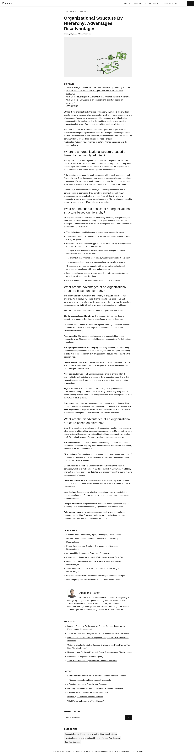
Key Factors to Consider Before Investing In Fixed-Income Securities (96, 676)
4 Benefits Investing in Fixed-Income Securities (87, 684)
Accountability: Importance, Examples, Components (88, 553)
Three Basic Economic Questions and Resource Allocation (92, 660)
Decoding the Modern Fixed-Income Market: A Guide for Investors (95, 688)
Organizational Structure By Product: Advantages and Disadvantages (95, 575)
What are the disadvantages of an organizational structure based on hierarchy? (94, 101)
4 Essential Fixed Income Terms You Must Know (87, 692)
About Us (79, 751)
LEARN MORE (72, 106)
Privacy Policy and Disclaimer (105, 751)
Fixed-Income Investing (89, 734)
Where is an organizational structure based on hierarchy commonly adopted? (98, 87)
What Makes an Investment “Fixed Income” (85, 701)
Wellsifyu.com (116, 607)
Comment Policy (137, 751)
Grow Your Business (108, 734)
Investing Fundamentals (74, 738)
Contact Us (70, 751)
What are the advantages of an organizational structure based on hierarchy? (98, 97)
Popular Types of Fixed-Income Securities (85, 697)
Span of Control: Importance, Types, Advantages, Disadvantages (93, 535)
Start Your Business (72, 742)
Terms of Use (88, 751)
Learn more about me (114, 609)
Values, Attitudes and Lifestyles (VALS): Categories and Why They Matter (98, 633)
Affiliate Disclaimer (124, 751)
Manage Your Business (111, 738)
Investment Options (92, 738)
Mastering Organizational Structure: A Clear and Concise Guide (93, 580)
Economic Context (72, 734)
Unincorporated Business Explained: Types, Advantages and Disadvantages (99, 652)
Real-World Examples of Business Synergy (85, 656)
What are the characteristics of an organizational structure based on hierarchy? (94, 92)
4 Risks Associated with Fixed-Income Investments (89, 680)
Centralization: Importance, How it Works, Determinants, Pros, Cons (95, 557)
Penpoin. (7, 3)
